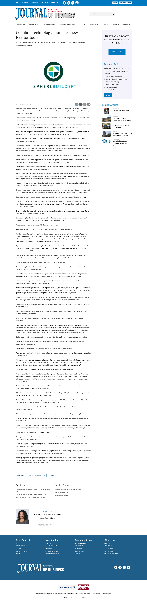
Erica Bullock (30, 105)
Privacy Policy (109, 551)
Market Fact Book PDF (61, 492)
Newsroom (54, 3)
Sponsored (116, 24)
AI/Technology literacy (114, 77)
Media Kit (77, 554)
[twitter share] (80, 104)
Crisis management (113, 84)
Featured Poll (111, 64)
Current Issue (21, 24)
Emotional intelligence (114, 82)
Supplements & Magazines (67, 24)
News (17, 543)
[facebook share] (84, 104)
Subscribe (35, 3)
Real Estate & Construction (37, 475)
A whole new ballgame (120, 110)
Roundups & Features (49, 24)
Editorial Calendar (81, 543)
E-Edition (82, 24)
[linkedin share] (76, 104)
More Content (52, 540)
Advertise (45, 3)
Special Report (21, 546)
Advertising (78, 548)
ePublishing (84, 597)
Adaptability (110, 90)
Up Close (19, 548)
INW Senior (126, 24)
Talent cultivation (112, 87)
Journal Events (94, 24)
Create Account (125, 3)
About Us (25, 3)
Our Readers (79, 546)
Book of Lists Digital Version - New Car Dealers (68, 489)
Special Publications (52, 551)
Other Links (110, 540)
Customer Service (84, 540)
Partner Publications (52, 554)
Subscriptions (79, 551)
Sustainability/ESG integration (116, 79)
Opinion (18, 554)
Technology (53, 475)
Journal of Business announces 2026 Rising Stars (120, 143)
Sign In (115, 3)
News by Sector (33, 24)
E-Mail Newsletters (51, 546)
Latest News (20, 475)
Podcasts (105, 24)
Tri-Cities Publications (111, 554)
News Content (23, 540)
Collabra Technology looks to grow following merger (31, 494)
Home (16, 3)
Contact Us (108, 546)
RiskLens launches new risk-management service (30, 497)
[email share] (88, 104)
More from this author (45, 525)
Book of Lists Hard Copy (62, 495)
